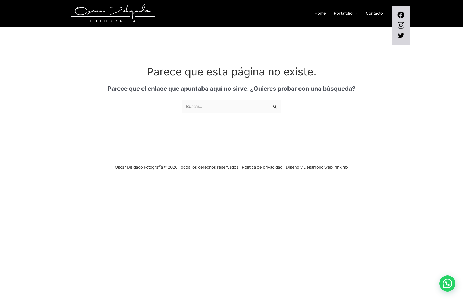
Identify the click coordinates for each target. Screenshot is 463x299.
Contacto (374, 13)
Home (320, 13)
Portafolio (343, 13)
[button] (355, 13)
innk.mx (341, 167)
